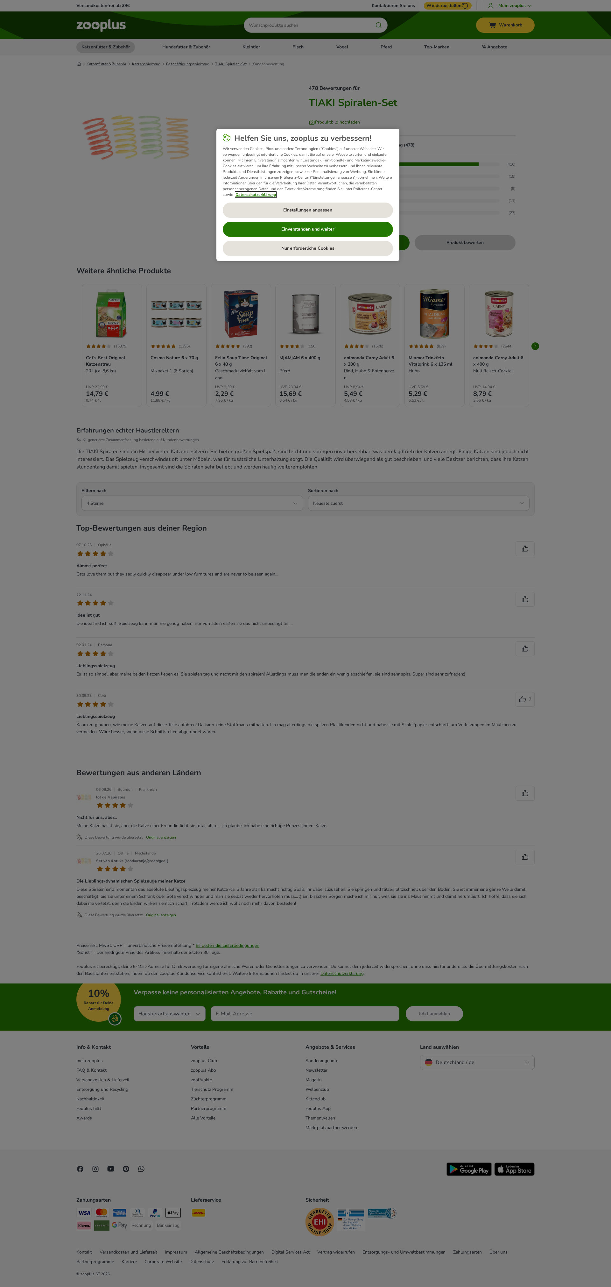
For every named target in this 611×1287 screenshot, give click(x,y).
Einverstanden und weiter (307, 229)
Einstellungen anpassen (307, 210)
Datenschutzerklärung (255, 194)
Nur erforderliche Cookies (307, 248)
